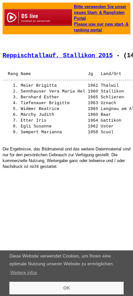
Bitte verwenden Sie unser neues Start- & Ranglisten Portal (100, 12)
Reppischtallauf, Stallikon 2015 (58, 55)
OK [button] (66, 288)
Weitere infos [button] (23, 272)
